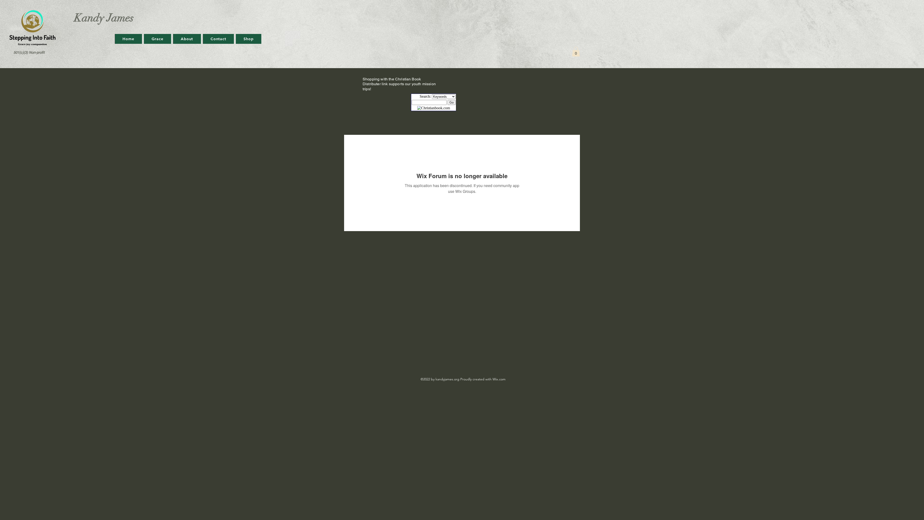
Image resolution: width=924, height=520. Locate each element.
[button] (576, 52)
